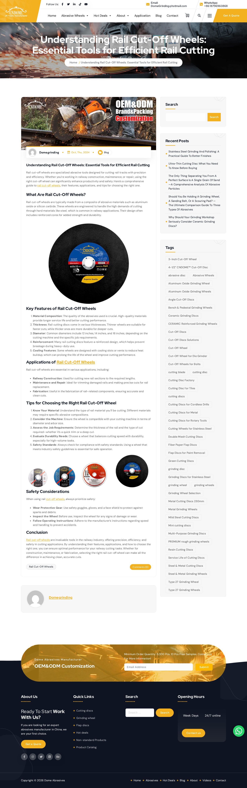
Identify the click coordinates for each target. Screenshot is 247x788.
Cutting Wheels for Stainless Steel (189, 428)
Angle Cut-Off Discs (181, 299)
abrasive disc (176, 275)
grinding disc (176, 469)
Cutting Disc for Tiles (181, 388)
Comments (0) (140, 567)
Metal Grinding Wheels (182, 509)
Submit (204, 667)
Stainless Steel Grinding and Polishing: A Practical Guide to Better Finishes (194, 154)
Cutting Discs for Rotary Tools (187, 420)
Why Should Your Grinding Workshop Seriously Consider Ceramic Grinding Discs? (192, 221)
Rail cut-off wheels (38, 540)
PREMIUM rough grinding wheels (188, 541)
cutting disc (200, 372)
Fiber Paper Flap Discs (182, 445)
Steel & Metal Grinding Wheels (187, 574)
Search (214, 117)
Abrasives (152, 780)
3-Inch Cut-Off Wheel (182, 259)
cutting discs (176, 396)
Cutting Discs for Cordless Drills (188, 404)
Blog (159, 16)
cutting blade (176, 372)
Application (142, 16)
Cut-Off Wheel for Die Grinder (187, 356)
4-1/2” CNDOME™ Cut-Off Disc (188, 267)
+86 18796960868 (216, 6)
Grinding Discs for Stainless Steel (189, 477)
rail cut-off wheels (48, 185)
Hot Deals (100, 16)
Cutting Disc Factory (181, 380)
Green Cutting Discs (181, 461)
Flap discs (82, 725)
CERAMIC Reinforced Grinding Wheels (192, 324)
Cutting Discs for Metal (183, 412)
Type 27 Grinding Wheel (183, 582)
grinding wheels (204, 485)
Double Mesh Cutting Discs (185, 436)
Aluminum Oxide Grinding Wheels (189, 291)
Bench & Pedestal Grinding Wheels (190, 307)
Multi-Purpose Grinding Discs (187, 533)
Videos (206, 780)
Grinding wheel (85, 718)
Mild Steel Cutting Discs (183, 517)
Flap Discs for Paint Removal (186, 453)
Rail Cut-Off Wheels (76, 362)
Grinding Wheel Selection (184, 493)
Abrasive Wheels (73, 16)
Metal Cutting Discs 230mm (186, 501)
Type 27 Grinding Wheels (184, 590)
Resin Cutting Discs (180, 549)
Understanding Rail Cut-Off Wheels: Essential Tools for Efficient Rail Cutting (129, 62)
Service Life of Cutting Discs (186, 557)
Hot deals (82, 732)
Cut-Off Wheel (177, 348)
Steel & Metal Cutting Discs (185, 566)
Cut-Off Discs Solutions (183, 340)
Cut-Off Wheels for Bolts (184, 364)
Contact (172, 16)
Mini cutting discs (179, 525)
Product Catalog (86, 747)
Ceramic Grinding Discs (183, 315)
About (121, 16)
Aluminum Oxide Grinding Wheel (189, 283)
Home (52, 16)
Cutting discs (84, 710)
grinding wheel (177, 485)
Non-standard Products (91, 740)
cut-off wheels (55, 499)
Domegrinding (60, 597)
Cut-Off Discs (177, 332)
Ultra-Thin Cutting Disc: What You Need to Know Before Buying (193, 166)
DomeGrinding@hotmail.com (169, 6)
